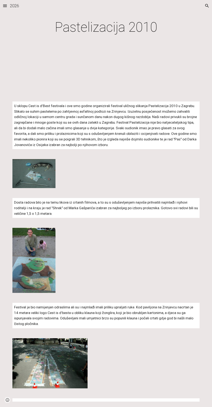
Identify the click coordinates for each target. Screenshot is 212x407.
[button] (5, 5)
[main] (106, 27)
